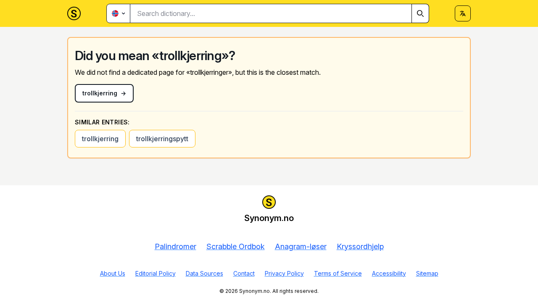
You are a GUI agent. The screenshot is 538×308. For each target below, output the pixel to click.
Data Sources (204, 273)
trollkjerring (100, 138)
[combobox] (279, 13)
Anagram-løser (301, 246)
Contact (244, 273)
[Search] (420, 13)
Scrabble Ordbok (235, 246)
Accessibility (389, 273)
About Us (112, 273)
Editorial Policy (155, 273)
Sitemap (427, 273)
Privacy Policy (284, 273)
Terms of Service (338, 273)
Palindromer (175, 246)
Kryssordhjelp (360, 246)
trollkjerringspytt (162, 138)
